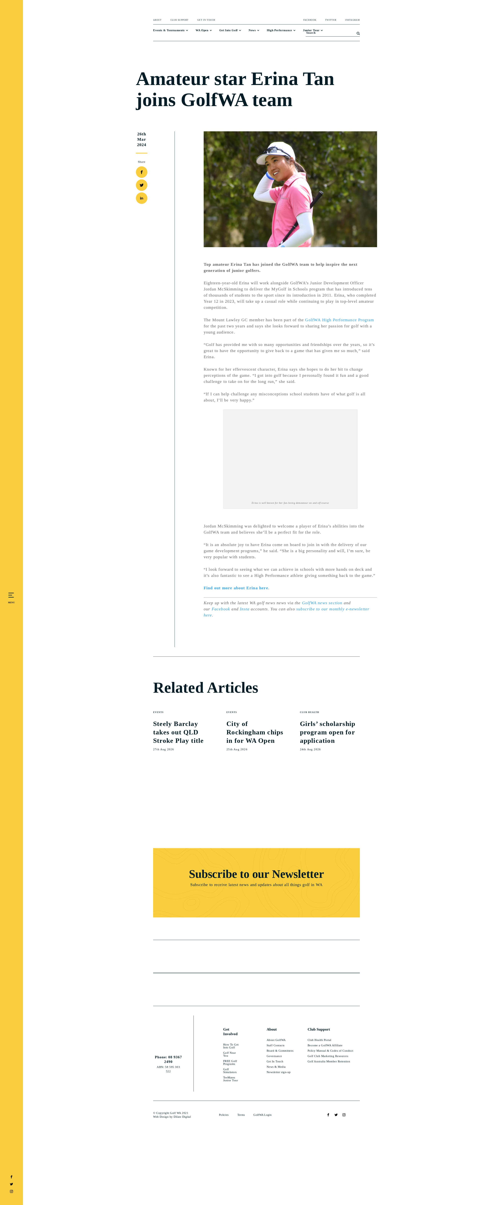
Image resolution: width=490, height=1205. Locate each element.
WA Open (202, 30)
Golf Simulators (230, 1071)
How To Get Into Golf (231, 1046)
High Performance (279, 30)
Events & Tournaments (169, 30)
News (252, 30)
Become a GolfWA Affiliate (325, 1045)
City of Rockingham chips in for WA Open (254, 732)
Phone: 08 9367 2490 (168, 1059)
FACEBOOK (309, 20)
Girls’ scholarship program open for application (327, 732)
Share (142, 161)
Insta (244, 609)
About (157, 20)
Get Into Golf (228, 30)
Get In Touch (206, 20)
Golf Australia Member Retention (329, 1061)
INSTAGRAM (352, 20)
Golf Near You (229, 1054)
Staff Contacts (276, 1045)
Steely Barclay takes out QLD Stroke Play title (178, 732)
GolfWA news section (322, 602)
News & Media (276, 1066)
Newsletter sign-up (279, 1072)
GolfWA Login (262, 1114)
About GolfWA (276, 1040)
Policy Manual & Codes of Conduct (330, 1050)
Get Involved (230, 1031)
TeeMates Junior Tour (230, 1079)
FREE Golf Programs (230, 1062)
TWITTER (330, 20)
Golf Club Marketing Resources (328, 1056)
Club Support (180, 20)
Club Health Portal (319, 1040)
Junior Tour (311, 30)
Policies (224, 1114)
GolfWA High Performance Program (339, 319)
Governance (274, 1056)
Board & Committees (280, 1050)
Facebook (221, 609)
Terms (241, 1114)
